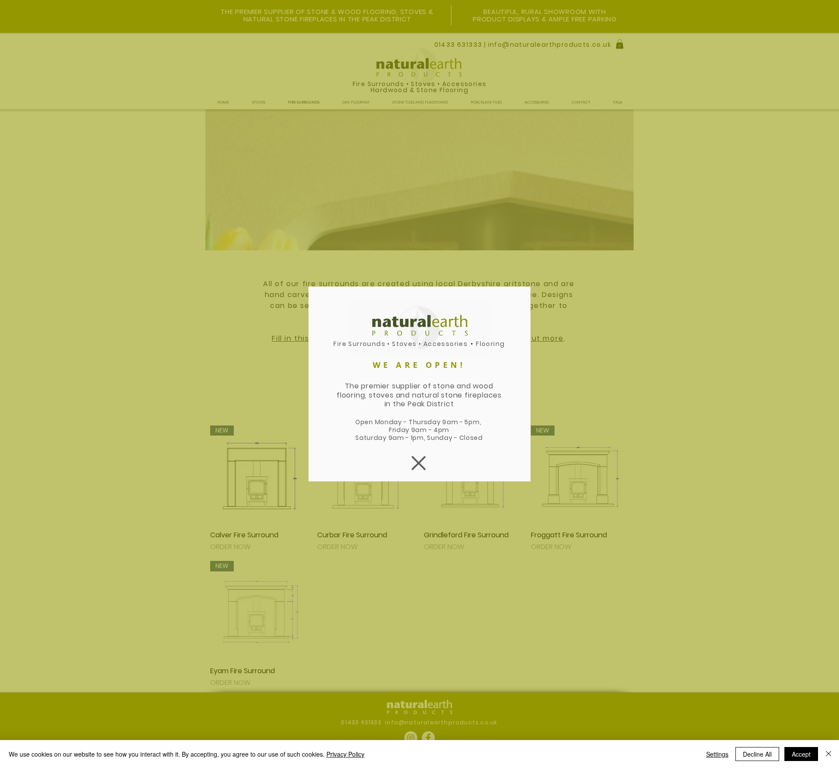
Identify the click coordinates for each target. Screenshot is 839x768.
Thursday (425, 422)
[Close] (828, 754)
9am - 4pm (430, 430)
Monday (388, 422)
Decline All (757, 754)
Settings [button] (717, 754)
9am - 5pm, (462, 422)
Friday (400, 430)
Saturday (371, 437)
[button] (419, 463)
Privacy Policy (345, 754)
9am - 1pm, (407, 437)
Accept (801, 754)
